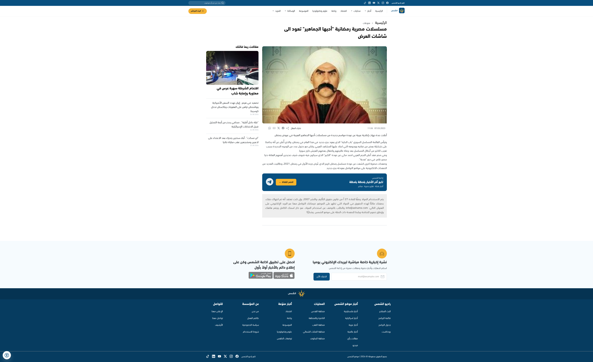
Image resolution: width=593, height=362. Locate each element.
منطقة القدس (318, 311)
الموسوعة (303, 11)
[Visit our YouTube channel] (374, 3)
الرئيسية (379, 11)
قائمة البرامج (384, 318)
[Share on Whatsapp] (270, 128)
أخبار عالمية (352, 332)
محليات (357, 11)
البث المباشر (196, 11)
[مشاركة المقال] (288, 128)
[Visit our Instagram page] (383, 3)
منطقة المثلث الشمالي (314, 332)
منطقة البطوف (317, 338)
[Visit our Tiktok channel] (365, 3)
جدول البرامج (385, 325)
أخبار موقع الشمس (346, 304)
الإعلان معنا (217, 311)
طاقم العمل (253, 318)
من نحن (255, 311)
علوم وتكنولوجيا (319, 11)
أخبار (369, 11)
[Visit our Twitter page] (378, 3)
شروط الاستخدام (251, 332)
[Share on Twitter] (279, 128)
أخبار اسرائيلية (351, 318)
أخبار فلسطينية (351, 311)
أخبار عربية (353, 325)
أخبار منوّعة (285, 304)
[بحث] (222, 3)
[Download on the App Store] (284, 275)
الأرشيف (219, 325)
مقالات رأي (352, 338)
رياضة (333, 11)
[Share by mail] (275, 128)
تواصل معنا (217, 318)
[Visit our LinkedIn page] (369, 3)
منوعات (366, 23)
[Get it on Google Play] (261, 275)
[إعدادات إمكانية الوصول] (7, 355)
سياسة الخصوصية (250, 325)
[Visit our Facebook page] (387, 3)
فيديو (355, 345)
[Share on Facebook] (284, 128)
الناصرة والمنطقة (317, 318)
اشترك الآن (322, 276)
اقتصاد (343, 11)
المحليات (319, 304)
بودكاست (386, 332)
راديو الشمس (382, 304)
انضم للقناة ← (286, 182)
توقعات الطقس (284, 338)
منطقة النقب (318, 325)
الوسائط (291, 11)
